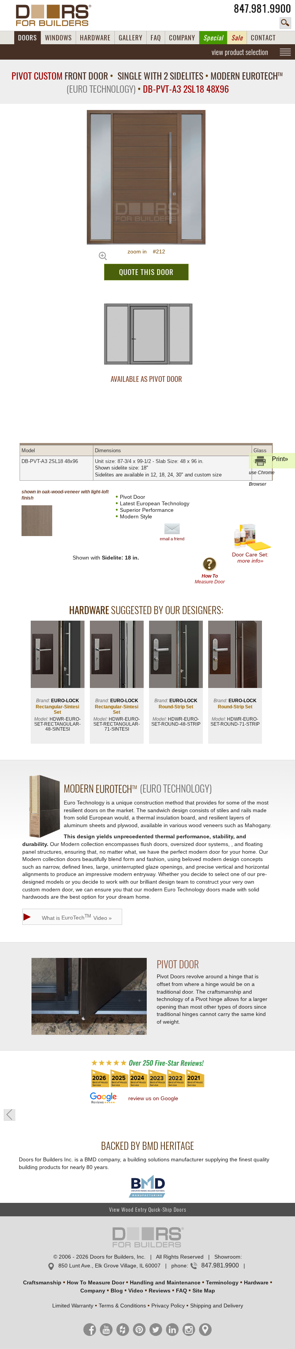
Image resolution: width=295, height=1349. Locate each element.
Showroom (227, 1257)
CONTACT (263, 37)
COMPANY (182, 37)
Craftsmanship (42, 1282)
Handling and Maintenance (165, 1282)
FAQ (156, 37)
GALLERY (131, 37)
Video (135, 1290)
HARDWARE (95, 37)
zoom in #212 (146, 251)
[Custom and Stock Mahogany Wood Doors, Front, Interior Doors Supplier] (57, 15)
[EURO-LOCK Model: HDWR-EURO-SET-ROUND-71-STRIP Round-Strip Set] (235, 655)
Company (92, 1290)
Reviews (160, 1290)
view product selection (240, 52)
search (285, 23)
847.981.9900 (262, 8)
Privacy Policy (168, 1305)
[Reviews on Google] (103, 1098)
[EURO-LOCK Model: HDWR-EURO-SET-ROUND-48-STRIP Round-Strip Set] (176, 655)
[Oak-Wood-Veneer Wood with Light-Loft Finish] (43, 520)
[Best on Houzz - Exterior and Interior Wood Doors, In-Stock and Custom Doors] (147, 1087)
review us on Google (153, 1098)
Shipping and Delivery (216, 1305)
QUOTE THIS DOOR (146, 272)
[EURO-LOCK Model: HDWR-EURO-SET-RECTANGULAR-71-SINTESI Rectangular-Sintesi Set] (117, 655)
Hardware (256, 1282)
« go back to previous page (9, 1115)
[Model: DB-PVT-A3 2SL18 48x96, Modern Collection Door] (146, 177)
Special (213, 37)
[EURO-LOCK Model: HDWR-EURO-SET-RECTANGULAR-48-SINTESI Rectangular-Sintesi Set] (58, 655)
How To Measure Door (95, 1282)
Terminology (222, 1282)
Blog (117, 1290)
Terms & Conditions (122, 1305)
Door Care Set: (250, 557)
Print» (268, 462)
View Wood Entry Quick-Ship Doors (147, 1209)
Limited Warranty (72, 1305)
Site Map (203, 1290)
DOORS (27, 37)
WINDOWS (58, 37)
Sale (237, 37)
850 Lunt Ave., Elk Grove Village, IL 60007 (109, 1265)
